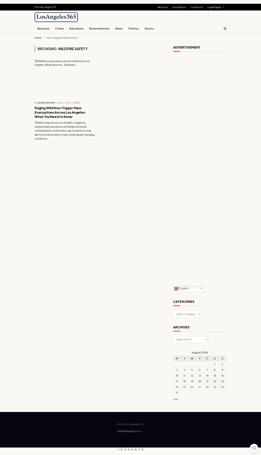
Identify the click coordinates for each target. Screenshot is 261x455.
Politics (134, 28)
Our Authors (179, 7)
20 (199, 381)
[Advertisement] (138, 16)
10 (177, 375)
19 (192, 381)
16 (222, 375)
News (119, 28)
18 (184, 381)
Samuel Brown (46, 103)
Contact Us (196, 7)
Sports (149, 28)
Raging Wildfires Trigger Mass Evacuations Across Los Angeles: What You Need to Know (60, 112)
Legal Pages (214, 7)
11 (184, 375)
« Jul (175, 399)
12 (192, 375)
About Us (163, 7)
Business (43, 28)
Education (76, 28)
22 (214, 381)
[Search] (224, 29)
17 (177, 381)
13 (199, 375)
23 (222, 381)
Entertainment (99, 28)
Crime (59, 28)
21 (207, 381)
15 (214, 375)
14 (207, 375)
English (183, 288)
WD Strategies (126, 431)
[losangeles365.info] (56, 17)
